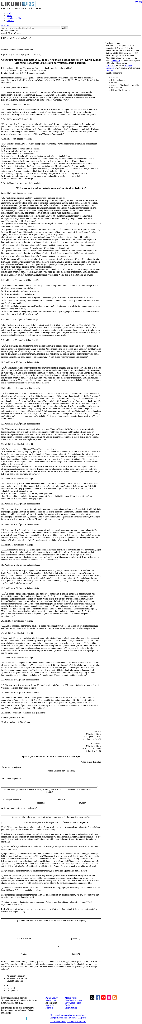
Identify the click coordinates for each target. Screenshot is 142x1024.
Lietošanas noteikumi (74, 1000)
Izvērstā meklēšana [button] (9, 30)
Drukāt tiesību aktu (15, 981)
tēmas (9, 15)
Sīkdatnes (69, 1005)
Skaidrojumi (116, 87)
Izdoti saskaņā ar (118, 80)
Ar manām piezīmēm (16, 976)
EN (140, 2)
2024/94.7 (110, 70)
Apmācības (50, 1005)
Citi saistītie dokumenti (121, 90)
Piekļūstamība (71, 1008)
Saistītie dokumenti (114, 73)
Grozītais (115, 77)
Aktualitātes (50, 1000)
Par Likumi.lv (51, 998)
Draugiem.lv (12, 990)
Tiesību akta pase (113, 43)
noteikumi (115, 60)
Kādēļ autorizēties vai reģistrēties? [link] (16, 38)
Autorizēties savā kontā (11, 33)
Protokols (115, 82)
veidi (9, 13)
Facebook (11, 988)
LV (136, 2)
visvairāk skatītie (14, 18)
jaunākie (10, 20)
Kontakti (49, 1008)
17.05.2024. (111, 65)
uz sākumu (6, 25)
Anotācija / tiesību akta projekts (125, 85)
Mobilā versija (71, 998)
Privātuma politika (73, 1003)
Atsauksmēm (51, 1003)
